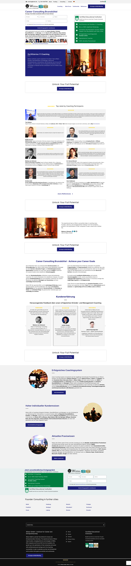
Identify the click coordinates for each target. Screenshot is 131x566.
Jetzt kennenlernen (59, 392)
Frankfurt (28, 507)
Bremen (68, 510)
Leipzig (48, 510)
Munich (68, 504)
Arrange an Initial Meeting (96, 6)
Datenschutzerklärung (38, 24)
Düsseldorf (69, 507)
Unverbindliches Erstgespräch (35, 424)
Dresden (88, 510)
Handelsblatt (96, 123)
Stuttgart (48, 507)
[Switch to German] (74, 1)
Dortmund (89, 507)
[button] (25, 325)
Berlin (27, 504)
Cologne (88, 504)
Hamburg (48, 504)
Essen (27, 510)
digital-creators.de (58, 458)
